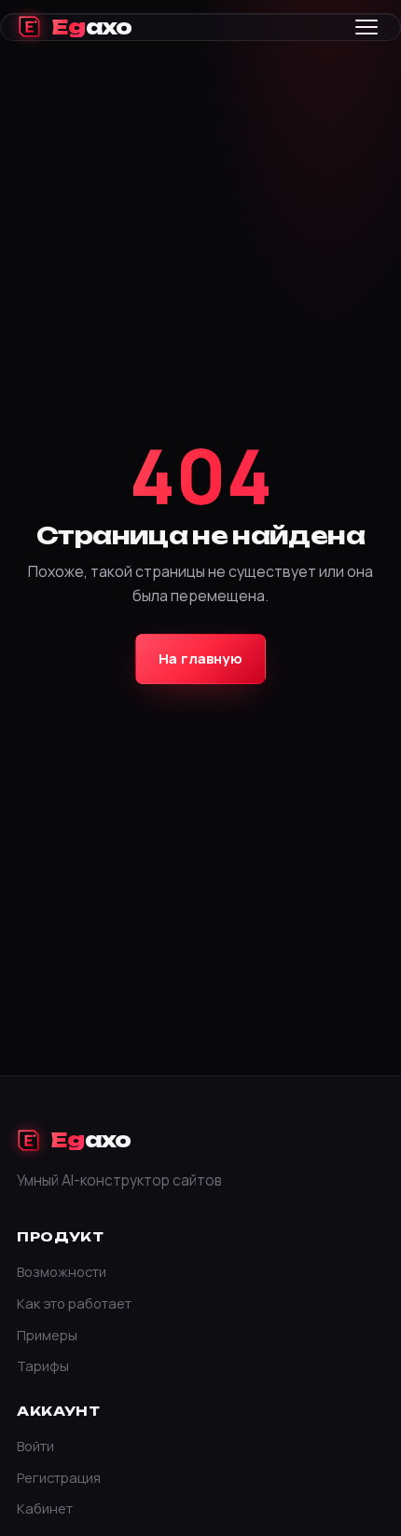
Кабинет (45, 1508)
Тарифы (43, 1365)
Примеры (47, 1334)
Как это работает (74, 1303)
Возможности (61, 1271)
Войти (35, 1445)
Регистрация (59, 1477)
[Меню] (366, 27)
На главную (200, 658)
